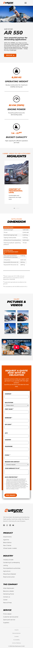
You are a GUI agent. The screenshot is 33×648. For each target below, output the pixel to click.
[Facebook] (4, 525)
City (6, 433)
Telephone (8, 446)
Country (8, 439)
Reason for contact (12, 461)
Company (8, 393)
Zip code (8, 424)
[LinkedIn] (10, 525)
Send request (10, 495)
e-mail (7, 455)
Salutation (9, 402)
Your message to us (12, 468)
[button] (15, 208)
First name (8, 409)
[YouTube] (13, 525)
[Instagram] (7, 525)
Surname (8, 417)
